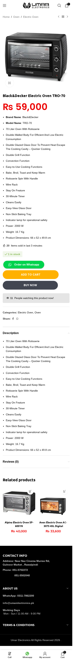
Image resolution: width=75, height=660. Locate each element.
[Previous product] (58, 17)
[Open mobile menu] (4, 5)
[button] (30, 491)
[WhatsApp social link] (17, 318)
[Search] (59, 5)
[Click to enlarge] (9, 83)
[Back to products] (63, 17)
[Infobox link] (36, 568)
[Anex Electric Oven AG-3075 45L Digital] (53, 502)
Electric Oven (30, 16)
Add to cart (30, 274)
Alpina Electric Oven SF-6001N (19, 524)
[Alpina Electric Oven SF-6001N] (19, 502)
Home (6, 16)
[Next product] (67, 17)
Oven (16, 16)
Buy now (30, 285)
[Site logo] (36, 5)
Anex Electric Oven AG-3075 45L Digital (53, 524)
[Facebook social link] (13, 318)
